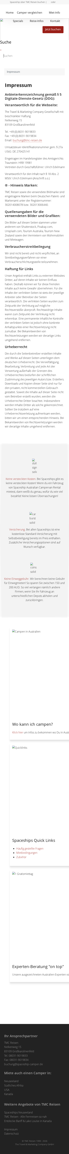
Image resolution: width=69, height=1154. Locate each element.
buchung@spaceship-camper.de (23, 1064)
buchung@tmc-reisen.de (27, 140)
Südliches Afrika (13, 1085)
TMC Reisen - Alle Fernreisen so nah (25, 1116)
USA (6, 1090)
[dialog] (64, 11)
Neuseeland (11, 1081)
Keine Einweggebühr (16, 579)
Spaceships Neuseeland (18, 1112)
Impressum (11, 1129)
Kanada (8, 1094)
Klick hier (17, 732)
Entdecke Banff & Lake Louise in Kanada (28, 1121)
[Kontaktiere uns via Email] (57, 2)
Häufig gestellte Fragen (29, 848)
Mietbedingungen (26, 853)
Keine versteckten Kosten (21, 479)
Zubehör (21, 857)
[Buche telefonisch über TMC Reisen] (48, 2)
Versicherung (17, 529)
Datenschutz (11, 1133)
